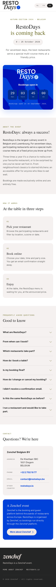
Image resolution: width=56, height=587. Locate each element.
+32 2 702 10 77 (28, 472)
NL (38, 5)
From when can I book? (15, 341)
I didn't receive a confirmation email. (22, 388)
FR (44, 5)
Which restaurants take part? (19, 351)
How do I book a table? (15, 360)
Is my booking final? (14, 370)
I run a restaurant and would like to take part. (24, 409)
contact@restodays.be (32, 479)
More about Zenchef (13, 570)
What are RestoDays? (14, 332)
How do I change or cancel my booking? (25, 379)
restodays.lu (26, 485)
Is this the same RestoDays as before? (24, 398)
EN (50, 5)
